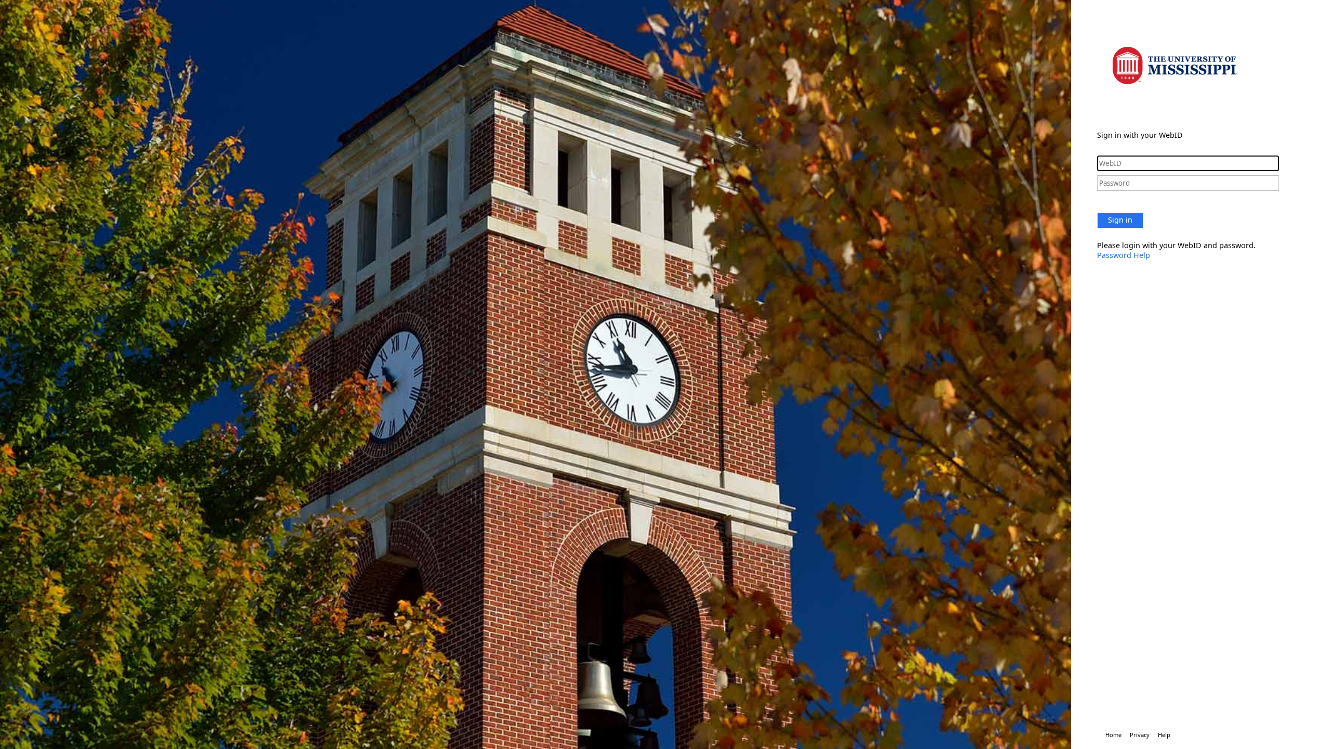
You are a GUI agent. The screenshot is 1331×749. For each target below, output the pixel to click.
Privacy (1140, 735)
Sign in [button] (1120, 220)
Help (1164, 735)
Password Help (1123, 255)
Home (1113, 735)
